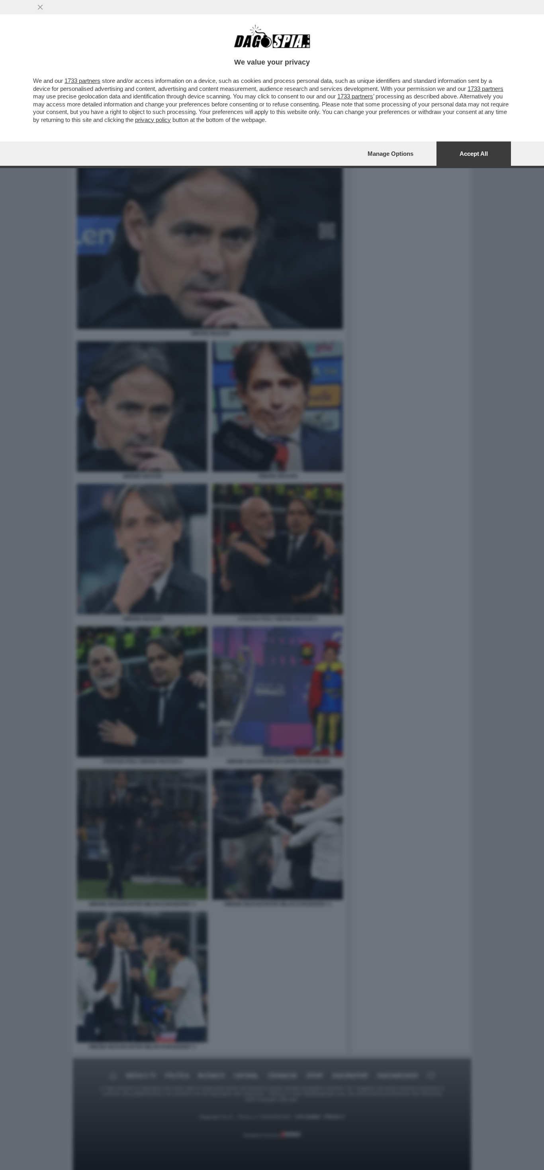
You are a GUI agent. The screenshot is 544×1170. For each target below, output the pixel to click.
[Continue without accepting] (40, 7)
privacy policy (153, 119)
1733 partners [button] (82, 80)
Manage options (390, 153)
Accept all (474, 153)
